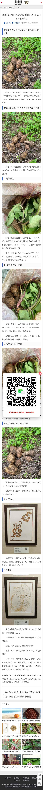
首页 (5, 7)
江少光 (8, 23)
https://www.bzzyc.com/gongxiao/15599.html (25, 675)
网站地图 (35, 778)
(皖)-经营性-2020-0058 (30, 786)
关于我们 (8, 778)
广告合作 (17, 780)
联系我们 (17, 778)
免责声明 (26, 780)
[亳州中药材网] (1, 7)
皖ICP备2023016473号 (28, 784)
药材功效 (12, 7)
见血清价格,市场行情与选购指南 (20, 697)
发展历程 (26, 778)
